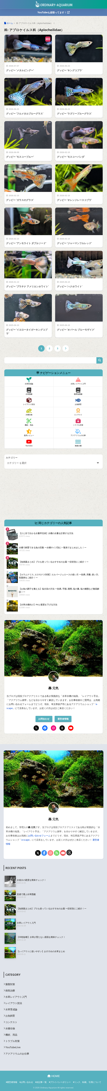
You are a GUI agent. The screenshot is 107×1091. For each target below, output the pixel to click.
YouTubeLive (12, 1047)
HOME (55, 1076)
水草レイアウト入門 (16, 996)
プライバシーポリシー (60, 1082)
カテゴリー (12, 457)
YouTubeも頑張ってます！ (52, 12)
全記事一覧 (41, 1082)
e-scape (25, 839)
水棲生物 (10, 1028)
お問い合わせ (26, 1082)
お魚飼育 (10, 1015)
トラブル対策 (12, 1041)
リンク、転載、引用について (87, 1082)
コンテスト (11, 1022)
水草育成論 (11, 1009)
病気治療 (10, 990)
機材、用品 (11, 1034)
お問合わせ (43, 718)
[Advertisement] (53, 494)
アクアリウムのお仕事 (17, 1053)
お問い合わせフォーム (39, 835)
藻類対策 (10, 984)
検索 (99, 360)
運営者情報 (63, 718)
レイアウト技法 (13, 1003)
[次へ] (65, 348)
